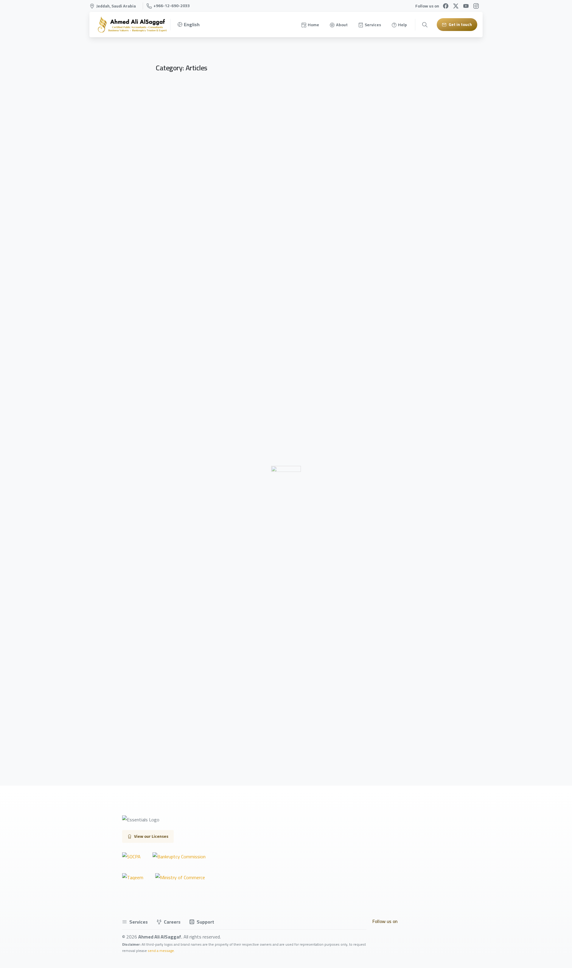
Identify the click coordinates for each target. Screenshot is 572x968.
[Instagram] (476, 6)
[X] (456, 6)
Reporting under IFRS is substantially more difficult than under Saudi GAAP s (285, 698)
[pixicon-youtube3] (420, 938)
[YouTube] (466, 6)
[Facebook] (446, 6)
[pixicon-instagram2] (393, 938)
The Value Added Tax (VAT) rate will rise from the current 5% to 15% (283, 467)
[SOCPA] (131, 856)
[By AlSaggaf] (174, 206)
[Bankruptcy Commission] (179, 856)
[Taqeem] (132, 877)
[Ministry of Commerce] (180, 877)
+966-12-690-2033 (171, 6)
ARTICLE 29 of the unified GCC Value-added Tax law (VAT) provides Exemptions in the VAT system (282, 246)
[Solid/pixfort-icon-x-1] (407, 938)
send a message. (161, 950)
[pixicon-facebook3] (379, 938)
